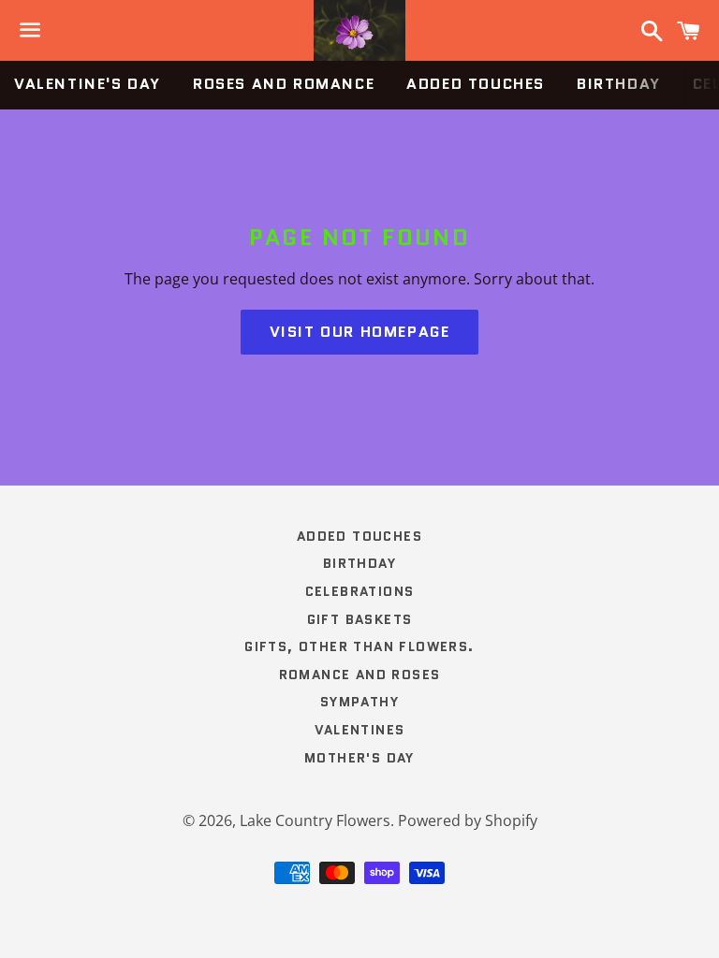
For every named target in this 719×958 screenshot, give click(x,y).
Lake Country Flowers (315, 820)
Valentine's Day (87, 83)
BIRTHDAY (619, 83)
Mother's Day (359, 757)
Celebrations (360, 591)
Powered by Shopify (467, 820)
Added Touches (475, 83)
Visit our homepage (360, 331)
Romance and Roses (360, 674)
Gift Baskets (360, 619)
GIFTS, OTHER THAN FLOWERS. (359, 646)
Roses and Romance (283, 83)
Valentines (360, 729)
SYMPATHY (359, 701)
